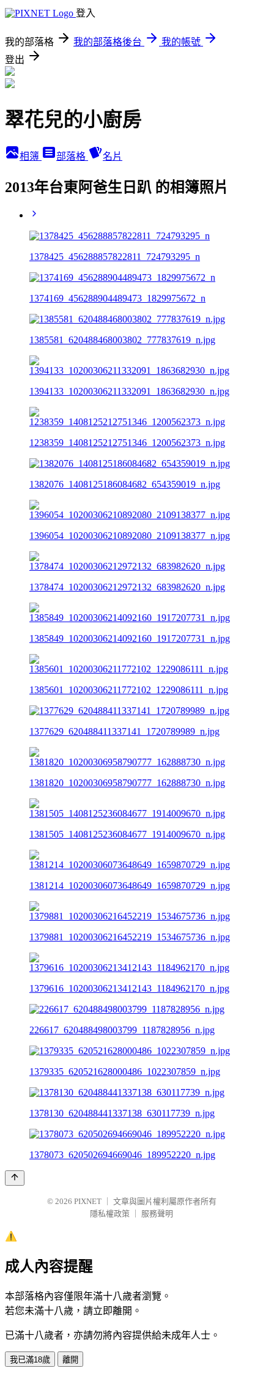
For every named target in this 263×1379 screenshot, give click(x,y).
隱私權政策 (110, 1213)
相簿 (31, 156)
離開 (70, 1359)
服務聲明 (157, 1213)
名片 (112, 156)
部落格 (72, 156)
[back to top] (14, 1178)
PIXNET (88, 1201)
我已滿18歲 (30, 1359)
